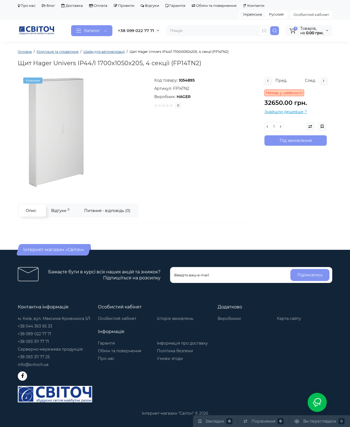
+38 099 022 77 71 (136, 30)
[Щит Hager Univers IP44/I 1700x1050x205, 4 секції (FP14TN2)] (83, 132)
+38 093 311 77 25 (34, 356)
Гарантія (176, 5)
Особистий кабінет (311, 14)
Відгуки (151, 5)
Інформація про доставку (182, 343)
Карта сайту (289, 318)
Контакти (255, 5)
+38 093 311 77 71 (33, 341)
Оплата (100, 5)
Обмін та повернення (216, 5)
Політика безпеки (175, 350)
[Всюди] (264, 30)
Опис (31, 210)
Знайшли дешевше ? (285, 111)
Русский (276, 14)
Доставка (74, 5)
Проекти (125, 5)
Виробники (229, 318)
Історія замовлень (175, 318)
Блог (50, 5)
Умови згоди (170, 358)
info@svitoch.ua (33, 364)
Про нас (28, 5)
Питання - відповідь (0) (107, 210)
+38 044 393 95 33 (35, 326)
